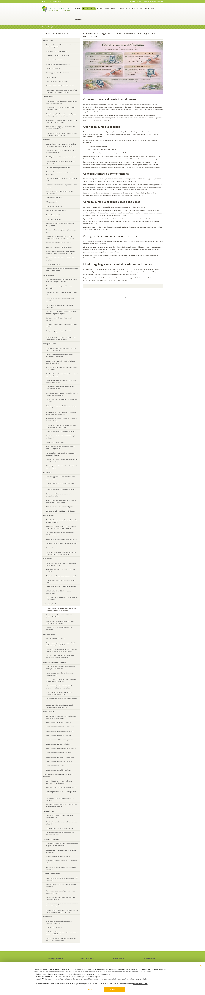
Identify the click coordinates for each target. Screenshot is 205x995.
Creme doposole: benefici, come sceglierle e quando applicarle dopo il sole (60, 693)
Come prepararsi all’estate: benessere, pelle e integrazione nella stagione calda (60, 706)
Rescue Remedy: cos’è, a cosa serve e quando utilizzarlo (60, 570)
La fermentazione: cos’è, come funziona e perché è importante (62, 879)
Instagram (160, 1)
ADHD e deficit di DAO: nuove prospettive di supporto (60, 799)
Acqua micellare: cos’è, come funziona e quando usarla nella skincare (61, 454)
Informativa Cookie (140, 984)
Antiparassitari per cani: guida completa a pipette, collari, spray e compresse (61, 102)
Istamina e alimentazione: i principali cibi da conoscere (59, 306)
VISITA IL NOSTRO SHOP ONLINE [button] (53, 1)
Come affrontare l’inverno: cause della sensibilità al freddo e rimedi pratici (62, 270)
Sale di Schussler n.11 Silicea (55, 766)
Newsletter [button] (146, 1)
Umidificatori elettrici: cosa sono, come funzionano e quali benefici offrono (62, 933)
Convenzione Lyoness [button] (135, 1)
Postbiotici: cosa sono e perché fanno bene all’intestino (59, 287)
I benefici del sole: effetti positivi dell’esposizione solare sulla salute (61, 700)
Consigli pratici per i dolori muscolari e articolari (61, 157)
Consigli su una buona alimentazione (57, 55)
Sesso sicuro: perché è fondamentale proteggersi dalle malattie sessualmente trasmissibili (61, 650)
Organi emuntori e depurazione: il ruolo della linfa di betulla (61, 401)
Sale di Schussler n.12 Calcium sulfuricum (59, 770)
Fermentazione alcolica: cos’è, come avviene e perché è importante (60, 892)
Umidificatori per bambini (54, 927)
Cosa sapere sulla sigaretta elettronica (58, 168)
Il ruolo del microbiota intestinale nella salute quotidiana (60, 300)
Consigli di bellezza (49, 344)
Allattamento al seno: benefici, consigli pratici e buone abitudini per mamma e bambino (61, 527)
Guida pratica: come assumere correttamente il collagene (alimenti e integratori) (61, 338)
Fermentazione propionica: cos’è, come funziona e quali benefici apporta (62, 905)
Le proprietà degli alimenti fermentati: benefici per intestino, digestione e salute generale (62, 911)
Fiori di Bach (47, 559)
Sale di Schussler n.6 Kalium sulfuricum (58, 744)
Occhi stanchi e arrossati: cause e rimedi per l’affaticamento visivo (60, 834)
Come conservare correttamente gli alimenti (60, 86)
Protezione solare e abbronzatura (54, 662)
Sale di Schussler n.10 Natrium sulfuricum (59, 761)
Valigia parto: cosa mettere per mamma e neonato (62, 539)
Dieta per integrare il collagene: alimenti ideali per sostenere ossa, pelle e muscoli (61, 281)
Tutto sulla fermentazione (51, 874)
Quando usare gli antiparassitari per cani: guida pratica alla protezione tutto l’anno (61, 115)
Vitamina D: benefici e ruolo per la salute (59, 247)
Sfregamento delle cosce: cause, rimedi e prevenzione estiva (59, 495)
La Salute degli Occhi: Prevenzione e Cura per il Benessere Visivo (60, 817)
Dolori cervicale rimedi (53, 264)
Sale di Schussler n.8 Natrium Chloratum (59, 753)
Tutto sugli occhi (48, 811)
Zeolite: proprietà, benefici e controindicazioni (60, 511)
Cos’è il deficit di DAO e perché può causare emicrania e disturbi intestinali (59, 782)
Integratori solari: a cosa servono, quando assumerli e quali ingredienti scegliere (59, 687)
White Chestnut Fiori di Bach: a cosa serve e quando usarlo (59, 592)
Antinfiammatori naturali (54, 206)
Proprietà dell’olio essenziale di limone (58, 856)
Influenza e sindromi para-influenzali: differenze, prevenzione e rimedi (61, 151)
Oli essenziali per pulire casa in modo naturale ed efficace (61, 862)
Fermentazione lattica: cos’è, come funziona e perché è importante (60, 898)
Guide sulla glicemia (50, 604)
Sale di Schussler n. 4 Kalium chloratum (58, 735)
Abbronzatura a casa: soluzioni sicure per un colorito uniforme (60, 674)
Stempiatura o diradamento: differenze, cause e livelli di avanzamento (61, 388)
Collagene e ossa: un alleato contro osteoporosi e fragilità (61, 325)
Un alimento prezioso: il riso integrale (58, 64)
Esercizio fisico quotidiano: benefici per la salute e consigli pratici (61, 162)
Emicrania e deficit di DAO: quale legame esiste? (61, 787)
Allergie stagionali (51, 202)
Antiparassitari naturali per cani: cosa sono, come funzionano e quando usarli (61, 121)
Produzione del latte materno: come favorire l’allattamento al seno (60, 534)
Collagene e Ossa (48, 275)
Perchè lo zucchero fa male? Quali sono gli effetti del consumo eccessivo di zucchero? (61, 91)
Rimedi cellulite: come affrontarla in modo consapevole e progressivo (59, 356)
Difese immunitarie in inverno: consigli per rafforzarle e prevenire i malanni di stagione (60, 237)
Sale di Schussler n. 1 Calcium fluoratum (58, 722)
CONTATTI (140, 9)
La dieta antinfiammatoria (54, 60)
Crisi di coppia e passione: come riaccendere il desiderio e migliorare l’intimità (60, 644)
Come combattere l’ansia (54, 198)
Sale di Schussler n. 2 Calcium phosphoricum (60, 727)
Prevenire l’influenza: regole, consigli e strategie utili (61, 231)
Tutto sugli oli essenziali (51, 839)
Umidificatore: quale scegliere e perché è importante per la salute (59, 922)
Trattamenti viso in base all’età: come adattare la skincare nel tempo (61, 420)
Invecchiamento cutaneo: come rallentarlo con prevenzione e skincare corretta (61, 426)
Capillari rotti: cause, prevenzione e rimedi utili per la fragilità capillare (62, 460)
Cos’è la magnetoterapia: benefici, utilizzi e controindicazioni (59, 192)
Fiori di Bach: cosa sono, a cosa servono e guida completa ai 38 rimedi (61, 564)
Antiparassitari (48, 97)
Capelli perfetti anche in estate (55, 442)
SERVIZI (77, 9)
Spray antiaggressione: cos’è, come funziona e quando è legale (60, 478)
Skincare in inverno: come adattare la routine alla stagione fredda (61, 368)
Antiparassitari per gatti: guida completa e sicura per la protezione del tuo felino (61, 134)
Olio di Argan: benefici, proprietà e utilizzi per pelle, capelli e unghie (62, 467)
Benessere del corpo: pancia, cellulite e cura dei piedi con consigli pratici (61, 349)
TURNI (152, 9)
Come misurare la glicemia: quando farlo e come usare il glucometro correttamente (61, 609)
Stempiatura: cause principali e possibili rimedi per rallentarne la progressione (62, 394)
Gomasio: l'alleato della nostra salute (57, 51)
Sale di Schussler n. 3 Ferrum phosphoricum (60, 731)
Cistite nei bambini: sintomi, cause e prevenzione (61, 543)
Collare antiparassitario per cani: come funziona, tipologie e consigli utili (61, 109)
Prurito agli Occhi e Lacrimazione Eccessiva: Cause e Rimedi (61, 823)
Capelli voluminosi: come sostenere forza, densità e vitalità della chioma (61, 381)
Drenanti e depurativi (53, 215)
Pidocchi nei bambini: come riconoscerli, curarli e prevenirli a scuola (61, 521)
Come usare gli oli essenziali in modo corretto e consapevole (61, 851)
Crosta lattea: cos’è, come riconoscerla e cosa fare (61, 548)
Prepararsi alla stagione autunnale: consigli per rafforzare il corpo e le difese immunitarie (60, 252)
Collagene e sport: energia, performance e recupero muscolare (59, 332)
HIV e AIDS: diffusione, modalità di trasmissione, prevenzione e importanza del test (61, 657)
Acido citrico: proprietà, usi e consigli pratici (59, 507)
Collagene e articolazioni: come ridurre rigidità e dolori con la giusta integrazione (61, 313)
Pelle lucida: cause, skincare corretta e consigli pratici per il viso (60, 437)
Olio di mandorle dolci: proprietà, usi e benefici (60, 431)
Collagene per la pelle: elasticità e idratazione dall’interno (60, 319)
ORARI (147, 9)
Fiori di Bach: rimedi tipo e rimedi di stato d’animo (61, 587)
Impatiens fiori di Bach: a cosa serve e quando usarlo (60, 581)
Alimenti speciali (51, 77)
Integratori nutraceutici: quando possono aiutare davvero (61, 293)
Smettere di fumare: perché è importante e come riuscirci (61, 186)
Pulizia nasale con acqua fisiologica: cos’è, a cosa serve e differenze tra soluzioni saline (61, 553)
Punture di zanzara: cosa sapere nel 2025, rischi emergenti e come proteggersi (61, 501)
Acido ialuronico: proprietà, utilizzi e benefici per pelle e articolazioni (61, 407)
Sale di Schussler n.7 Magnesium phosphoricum (61, 748)
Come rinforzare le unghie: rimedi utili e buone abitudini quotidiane (60, 362)
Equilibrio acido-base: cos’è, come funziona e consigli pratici (60, 225)
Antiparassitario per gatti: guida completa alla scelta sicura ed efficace (60, 128)
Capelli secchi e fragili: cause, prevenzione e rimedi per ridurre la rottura (62, 375)
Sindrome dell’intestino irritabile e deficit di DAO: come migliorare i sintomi (61, 806)
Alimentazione (48, 40)
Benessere (46, 140)
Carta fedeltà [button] (122, 9)
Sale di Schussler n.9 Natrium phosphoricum (60, 757)
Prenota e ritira (103, 9)
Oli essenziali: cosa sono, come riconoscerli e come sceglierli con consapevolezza (62, 845)
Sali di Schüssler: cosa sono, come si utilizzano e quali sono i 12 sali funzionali (61, 717)
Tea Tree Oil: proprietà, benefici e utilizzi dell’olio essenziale (61, 868)
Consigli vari (47, 472)
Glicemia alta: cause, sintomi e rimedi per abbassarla (59, 629)
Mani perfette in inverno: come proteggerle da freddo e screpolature (60, 448)
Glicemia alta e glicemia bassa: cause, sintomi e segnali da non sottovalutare (60, 622)
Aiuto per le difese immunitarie (56, 211)
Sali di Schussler (48, 712)
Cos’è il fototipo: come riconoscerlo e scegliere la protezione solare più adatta (61, 680)
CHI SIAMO (78, 19)
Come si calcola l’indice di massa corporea (59, 243)
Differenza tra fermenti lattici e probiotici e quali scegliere (61, 259)
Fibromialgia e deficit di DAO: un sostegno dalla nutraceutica (61, 793)
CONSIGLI (132, 9)
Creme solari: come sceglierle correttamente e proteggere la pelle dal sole (60, 668)
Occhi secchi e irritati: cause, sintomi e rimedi (60, 828)
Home (44, 27)
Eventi (113, 9)
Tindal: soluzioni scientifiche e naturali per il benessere (57, 776)
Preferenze (91, 989)
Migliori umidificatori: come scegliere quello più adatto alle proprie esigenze (61, 939)
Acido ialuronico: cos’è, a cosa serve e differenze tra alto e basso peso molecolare (62, 413)
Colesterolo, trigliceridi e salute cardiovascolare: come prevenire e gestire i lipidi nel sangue (61, 145)
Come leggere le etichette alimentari (57, 73)
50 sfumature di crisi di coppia (55, 638)
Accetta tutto (114, 989)
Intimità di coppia (49, 634)
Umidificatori (47, 917)
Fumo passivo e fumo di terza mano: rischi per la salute (61, 179)
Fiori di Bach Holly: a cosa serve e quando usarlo (61, 576)
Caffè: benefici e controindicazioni (56, 81)
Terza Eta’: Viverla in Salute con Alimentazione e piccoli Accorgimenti (61, 46)
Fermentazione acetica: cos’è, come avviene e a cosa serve (61, 886)
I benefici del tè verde (53, 68)
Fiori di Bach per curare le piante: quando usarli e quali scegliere (61, 598)
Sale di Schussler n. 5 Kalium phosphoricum (59, 740)
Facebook (153, 1)
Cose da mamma (48, 515)
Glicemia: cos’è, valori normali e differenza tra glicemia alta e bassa (60, 616)
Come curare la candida (53, 219)
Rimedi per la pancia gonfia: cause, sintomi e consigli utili (60, 173)
